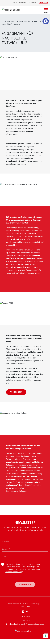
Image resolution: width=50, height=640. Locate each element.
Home (4, 21)
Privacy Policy (25, 616)
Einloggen (43, 2)
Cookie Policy (25, 620)
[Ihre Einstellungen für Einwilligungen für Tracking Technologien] (45, 635)
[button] (45, 21)
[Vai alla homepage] (11, 10)
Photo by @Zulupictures (35, 624)
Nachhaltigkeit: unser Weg (18, 21)
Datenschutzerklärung (13, 572)
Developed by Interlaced (15, 624)
